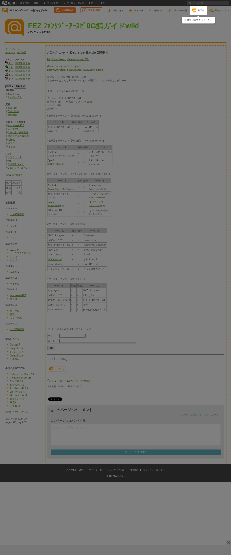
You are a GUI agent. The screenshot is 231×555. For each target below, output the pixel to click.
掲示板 (201, 10)
